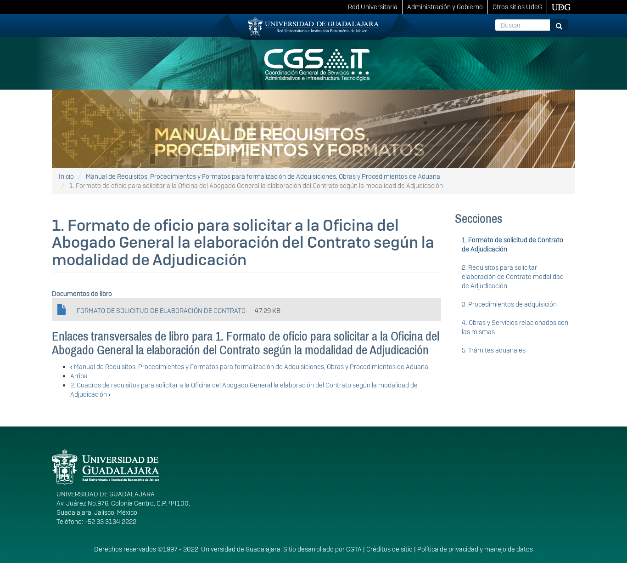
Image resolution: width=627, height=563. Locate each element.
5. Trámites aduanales (494, 350)
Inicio (66, 176)
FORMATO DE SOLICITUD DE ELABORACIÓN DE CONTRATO (161, 311)
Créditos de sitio (389, 549)
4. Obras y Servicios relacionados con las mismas (515, 327)
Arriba (79, 376)
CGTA (354, 549)
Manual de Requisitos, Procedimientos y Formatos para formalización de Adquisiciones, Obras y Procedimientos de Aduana (263, 176)
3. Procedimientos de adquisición (509, 304)
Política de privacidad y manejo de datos (475, 549)
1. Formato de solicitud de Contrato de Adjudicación (512, 244)
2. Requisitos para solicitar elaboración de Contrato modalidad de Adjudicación (513, 276)
